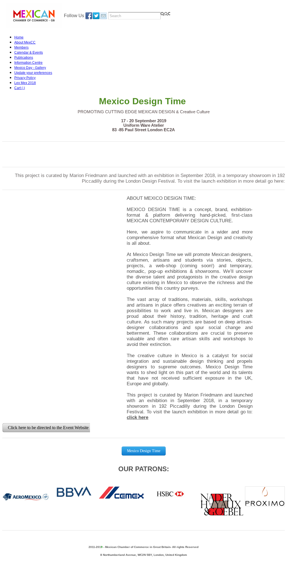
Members (21, 47)
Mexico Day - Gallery (30, 68)
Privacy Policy (25, 78)
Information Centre (28, 63)
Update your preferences (33, 73)
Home (19, 37)
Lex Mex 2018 (25, 83)
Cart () (19, 88)
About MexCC (25, 42)
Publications (23, 58)
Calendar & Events (28, 53)
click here (137, 417)
